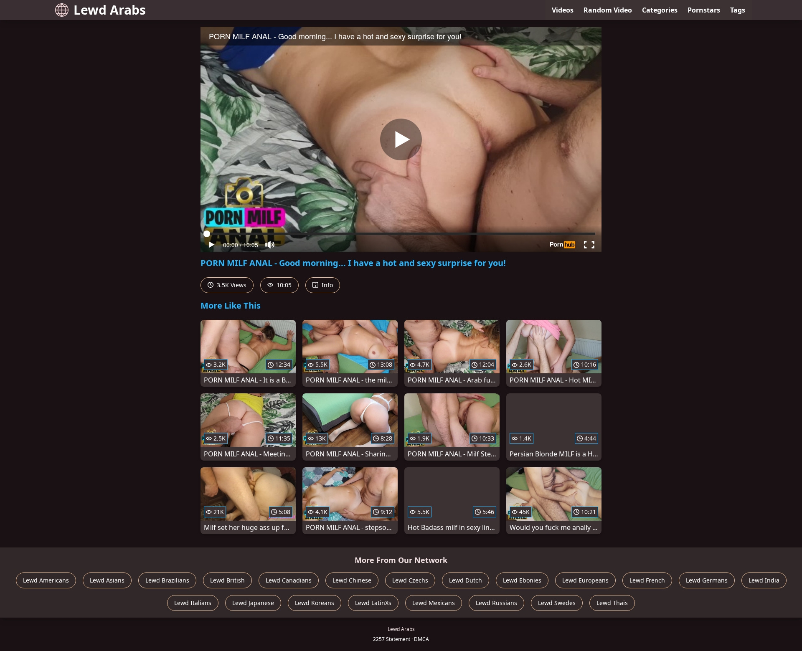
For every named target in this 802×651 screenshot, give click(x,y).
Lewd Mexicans (433, 603)
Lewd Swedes (557, 603)
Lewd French (647, 580)
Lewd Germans (707, 580)
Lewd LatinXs (373, 603)
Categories (660, 10)
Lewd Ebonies (522, 580)
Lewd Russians (496, 603)
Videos (563, 10)
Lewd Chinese (351, 580)
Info (326, 285)
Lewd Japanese (253, 603)
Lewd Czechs (410, 580)
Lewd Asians (107, 580)
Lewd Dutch (465, 580)
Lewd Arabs (110, 9)
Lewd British (227, 580)
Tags (737, 10)
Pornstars (704, 10)
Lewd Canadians (289, 580)
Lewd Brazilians (167, 580)
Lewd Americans (46, 580)
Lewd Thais (612, 603)
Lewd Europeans (585, 580)
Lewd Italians (192, 603)
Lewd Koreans (314, 603)
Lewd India (764, 580)
